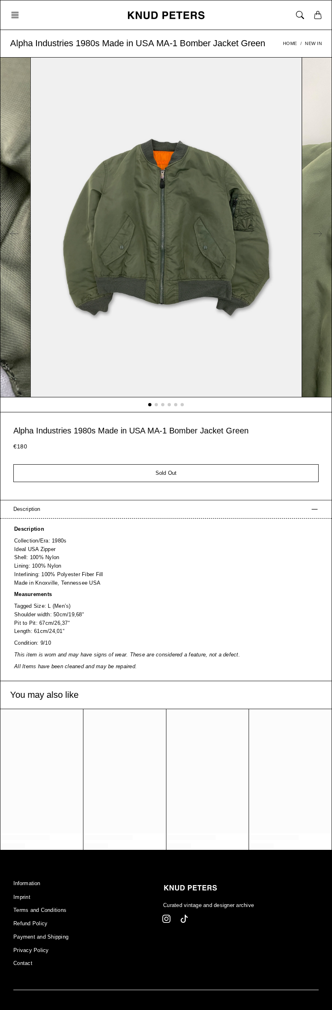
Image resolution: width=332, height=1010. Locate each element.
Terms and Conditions (39, 910)
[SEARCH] (300, 15)
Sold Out (166, 473)
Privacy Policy (31, 950)
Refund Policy (30, 923)
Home (290, 43)
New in (313, 43)
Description (26, 509)
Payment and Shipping (40, 937)
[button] (17, 15)
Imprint (21, 897)
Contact (22, 963)
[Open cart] (318, 15)
